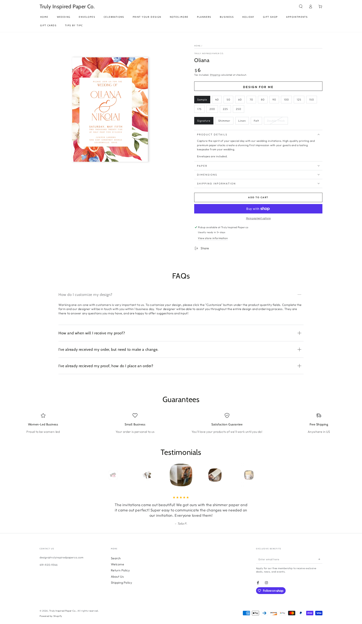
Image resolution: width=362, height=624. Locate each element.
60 (240, 99)
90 (274, 99)
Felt (256, 120)
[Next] (257, 475)
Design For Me (258, 87)
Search (116, 558)
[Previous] (104, 475)
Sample (202, 99)
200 (212, 109)
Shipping (215, 74)
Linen (242, 120)
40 (217, 99)
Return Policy (120, 570)
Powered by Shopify (51, 616)
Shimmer (224, 120)
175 (199, 109)
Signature (203, 120)
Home (197, 46)
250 (238, 109)
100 (286, 99)
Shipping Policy (121, 582)
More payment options (258, 218)
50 (228, 99)
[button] (301, 6)
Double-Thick (276, 120)
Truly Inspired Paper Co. (209, 53)
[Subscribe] (320, 559)
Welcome (117, 564)
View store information (213, 238)
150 (311, 99)
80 (263, 99)
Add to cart (258, 197)
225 (225, 109)
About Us (117, 576)
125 (299, 99)
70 (251, 99)
